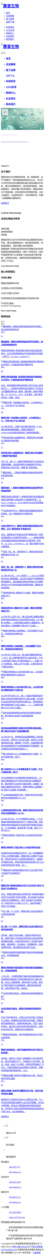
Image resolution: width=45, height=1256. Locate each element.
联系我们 (10, 39)
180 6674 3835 (15, 1182)
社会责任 (10, 36)
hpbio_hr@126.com (17, 1217)
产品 (12, 22)
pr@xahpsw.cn (15, 1202)
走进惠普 (10, 16)
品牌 (8, 22)
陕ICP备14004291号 (21, 1247)
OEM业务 (10, 30)
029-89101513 (15, 1197)
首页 (8, 13)
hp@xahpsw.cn (15, 1187)
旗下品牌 (10, 19)
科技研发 (10, 27)
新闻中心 (10, 33)
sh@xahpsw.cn (15, 1172)
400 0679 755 (14, 1167)
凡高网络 (37, 1253)
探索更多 (5, 203)
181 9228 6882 (15, 1212)
